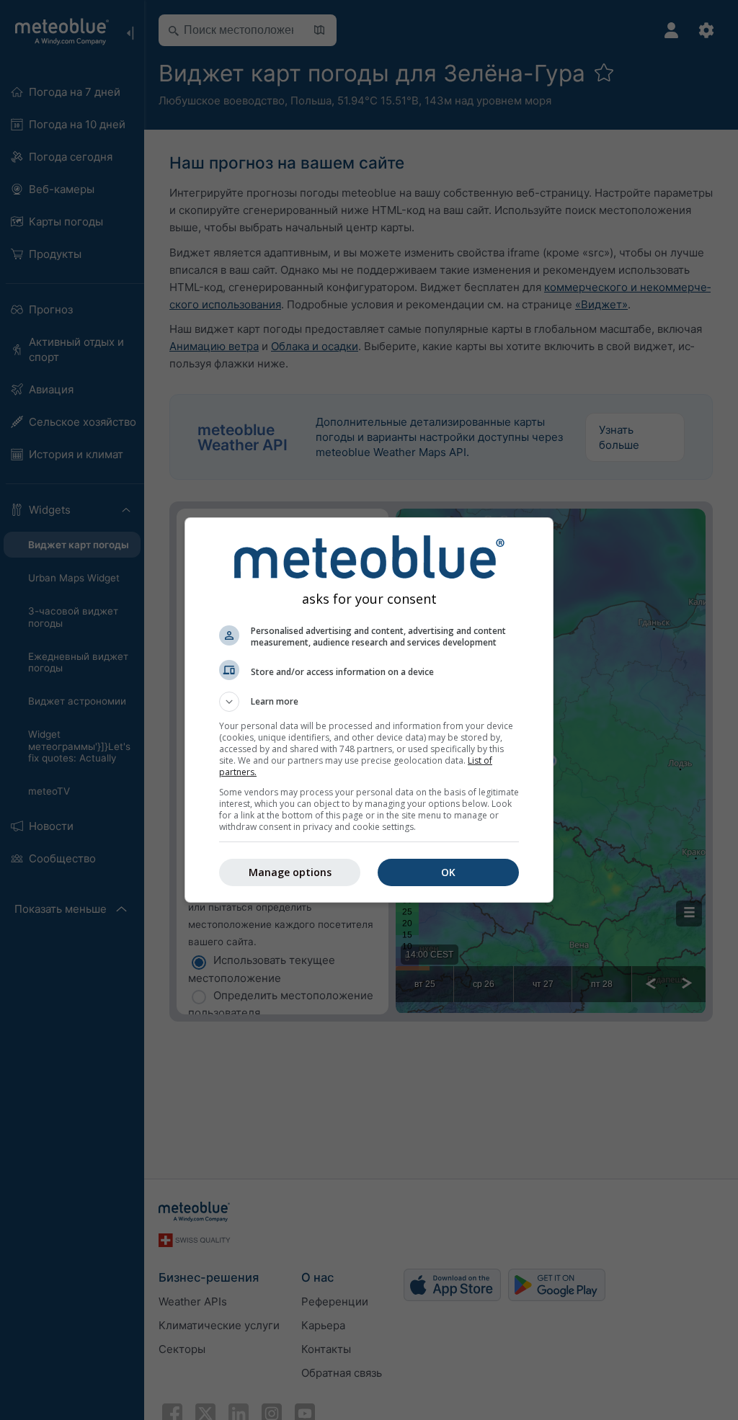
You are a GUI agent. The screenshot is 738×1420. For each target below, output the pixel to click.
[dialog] (369, 710)
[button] (369, 702)
